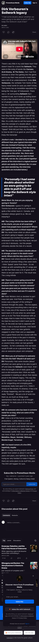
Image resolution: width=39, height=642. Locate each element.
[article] (19, 552)
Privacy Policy (23, 618)
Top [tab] (4, 540)
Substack (10, 638)
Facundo (4, 25)
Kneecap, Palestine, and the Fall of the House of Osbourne (14, 547)
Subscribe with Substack (21, 609)
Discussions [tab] (17, 540)
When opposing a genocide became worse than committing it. (14, 552)
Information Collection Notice (21, 491)
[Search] (35, 540)
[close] (33, 575)
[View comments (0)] (8, 32)
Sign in (35, 3)
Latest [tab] (9, 540)
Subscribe (27, 3)
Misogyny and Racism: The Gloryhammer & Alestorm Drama (13, 565)
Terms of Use (29, 489)
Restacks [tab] (15, 515)
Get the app (29, 633)
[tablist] (10, 515)
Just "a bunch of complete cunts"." (13, 571)
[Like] (4, 32)
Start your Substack (14, 633)
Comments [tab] (6, 515)
